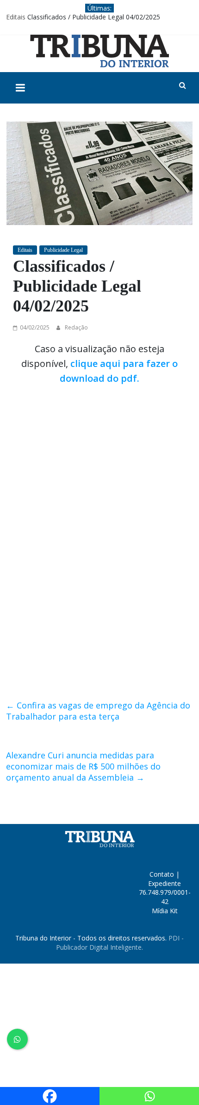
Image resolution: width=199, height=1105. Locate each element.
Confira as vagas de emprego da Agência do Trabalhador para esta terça (98, 711)
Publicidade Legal (63, 250)
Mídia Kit (165, 910)
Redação (76, 327)
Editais (15, 16)
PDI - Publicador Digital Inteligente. (120, 943)
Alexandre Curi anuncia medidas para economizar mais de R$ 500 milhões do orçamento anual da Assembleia (83, 766)
